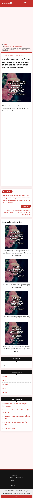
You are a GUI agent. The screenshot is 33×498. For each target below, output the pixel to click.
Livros (4, 388)
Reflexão (5, 384)
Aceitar (16, 496)
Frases (4, 377)
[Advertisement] (16, 25)
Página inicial (13, 475)
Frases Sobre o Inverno (9, 428)
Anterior (8, 192)
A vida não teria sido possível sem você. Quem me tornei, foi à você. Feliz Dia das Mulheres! (16, 317)
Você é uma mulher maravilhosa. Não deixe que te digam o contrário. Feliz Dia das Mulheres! (17, 212)
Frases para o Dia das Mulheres (13, 46)
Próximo (25, 206)
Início (5, 44)
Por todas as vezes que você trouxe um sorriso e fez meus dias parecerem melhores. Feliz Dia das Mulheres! (16, 285)
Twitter (12, 488)
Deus (4, 380)
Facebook (13, 485)
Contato (12, 480)
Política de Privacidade (16, 478)
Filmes (4, 392)
